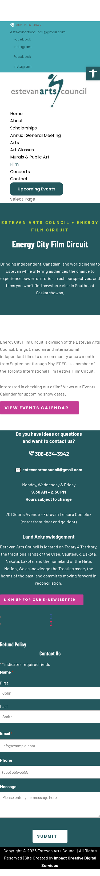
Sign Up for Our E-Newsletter (39, 599)
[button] (93, 73)
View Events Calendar (37, 408)
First (4, 683)
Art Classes (22, 150)
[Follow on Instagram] (51, 623)
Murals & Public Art (30, 157)
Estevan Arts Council (35, 222)
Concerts (20, 172)
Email (6, 733)
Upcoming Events (36, 189)
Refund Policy (13, 644)
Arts (14, 143)
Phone (6, 760)
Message (8, 786)
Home (16, 114)
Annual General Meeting (35, 135)
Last (4, 706)
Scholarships (23, 128)
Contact (19, 179)
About (16, 121)
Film (14, 164)
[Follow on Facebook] (51, 616)
